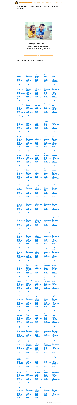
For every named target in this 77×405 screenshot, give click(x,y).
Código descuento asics (47, 337)
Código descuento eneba (54, 309)
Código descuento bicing (29, 282)
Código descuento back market (55, 121)
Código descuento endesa (37, 245)
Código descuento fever (38, 381)
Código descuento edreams (54, 110)
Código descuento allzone (37, 258)
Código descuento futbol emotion (47, 102)
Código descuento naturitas (46, 175)
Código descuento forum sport (38, 320)
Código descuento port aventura (55, 384)
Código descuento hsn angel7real (38, 293)
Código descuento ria (20, 91)
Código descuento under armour (47, 316)
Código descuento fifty (29, 384)
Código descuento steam (54, 354)
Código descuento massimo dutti (38, 388)
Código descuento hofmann (28, 156)
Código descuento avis (29, 377)
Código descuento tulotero (37, 312)
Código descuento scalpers (19, 214)
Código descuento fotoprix (37, 175)
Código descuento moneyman (54, 156)
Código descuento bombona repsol (47, 275)
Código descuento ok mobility (46, 141)
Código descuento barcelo (28, 171)
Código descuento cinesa (19, 121)
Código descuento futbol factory (29, 316)
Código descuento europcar (46, 148)
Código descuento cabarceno (46, 328)
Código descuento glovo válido (47, 145)
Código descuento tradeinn (28, 381)
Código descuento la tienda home (20, 364)
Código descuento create (37, 364)
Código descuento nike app (20, 377)
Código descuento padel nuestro (47, 286)
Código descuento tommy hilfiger (38, 238)
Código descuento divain (21, 333)
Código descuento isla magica (55, 337)
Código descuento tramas (37, 114)
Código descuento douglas (46, 396)
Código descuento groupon (28, 227)
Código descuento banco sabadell (29, 230)
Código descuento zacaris (46, 388)
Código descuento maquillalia (19, 381)
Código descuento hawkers (19, 182)
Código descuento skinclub (28, 152)
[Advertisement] (38, 16)
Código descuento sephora (46, 230)
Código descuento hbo (38, 270)
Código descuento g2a (20, 117)
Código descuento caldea (19, 179)
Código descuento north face (29, 148)
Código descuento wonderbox (28, 368)
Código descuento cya (20, 350)
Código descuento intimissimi (37, 275)
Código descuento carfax (54, 377)
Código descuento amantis (54, 145)
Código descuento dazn (55, 290)
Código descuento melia (21, 392)
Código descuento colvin (47, 202)
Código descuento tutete (54, 392)
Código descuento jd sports (55, 222)
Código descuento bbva (47, 117)
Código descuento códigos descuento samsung (28, 338)
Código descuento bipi (55, 324)
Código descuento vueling (28, 312)
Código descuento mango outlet (29, 346)
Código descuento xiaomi (37, 198)
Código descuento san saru (38, 249)
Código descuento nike (38, 309)
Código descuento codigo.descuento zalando (55, 364)
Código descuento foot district (20, 328)
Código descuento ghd (38, 358)
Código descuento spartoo (46, 126)
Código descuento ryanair (46, 350)
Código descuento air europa (38, 102)
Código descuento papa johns (55, 238)
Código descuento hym (38, 262)
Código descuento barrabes (54, 141)
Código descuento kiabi (47, 164)
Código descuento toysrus (37, 82)
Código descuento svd (20, 160)
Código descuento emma (19, 270)
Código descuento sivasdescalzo (29, 234)
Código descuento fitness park (37, 214)
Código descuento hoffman (28, 137)
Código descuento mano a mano (21, 258)
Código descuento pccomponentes (55, 202)
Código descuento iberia (29, 301)
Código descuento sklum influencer (47, 278)
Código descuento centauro (28, 305)
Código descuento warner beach (47, 381)
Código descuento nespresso (54, 214)
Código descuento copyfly (54, 77)
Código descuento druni (55, 211)
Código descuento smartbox (28, 102)
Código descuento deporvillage (37, 186)
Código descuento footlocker (28, 175)
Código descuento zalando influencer (37, 351)
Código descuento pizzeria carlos (38, 373)
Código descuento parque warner (55, 234)
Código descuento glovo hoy (47, 333)
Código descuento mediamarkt (46, 156)
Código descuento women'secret (29, 77)
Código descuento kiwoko (46, 99)
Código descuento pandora (19, 238)
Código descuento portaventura (46, 342)
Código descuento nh (55, 99)
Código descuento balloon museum (55, 297)
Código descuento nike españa (38, 91)
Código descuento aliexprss (54, 198)
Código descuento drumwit (46, 95)
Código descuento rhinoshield (46, 373)
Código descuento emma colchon (55, 175)
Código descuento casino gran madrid (28, 359)
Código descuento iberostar (46, 312)
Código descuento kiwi (29, 333)
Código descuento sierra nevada (47, 206)
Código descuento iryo (29, 190)
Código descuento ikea (20, 384)
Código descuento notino (19, 218)
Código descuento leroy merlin (55, 305)
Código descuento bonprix (28, 195)
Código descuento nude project (38, 206)
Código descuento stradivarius (54, 275)
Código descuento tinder (47, 290)
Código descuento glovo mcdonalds (55, 333)
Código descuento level (29, 117)
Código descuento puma (21, 114)
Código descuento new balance (38, 286)
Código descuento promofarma (37, 218)
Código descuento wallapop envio (20, 148)
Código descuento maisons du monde (54, 369)
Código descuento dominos (28, 214)
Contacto (39, 2)
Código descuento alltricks (19, 102)
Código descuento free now (55, 160)
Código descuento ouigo (29, 110)
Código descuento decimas (28, 167)
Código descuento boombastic (54, 320)
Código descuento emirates (19, 195)
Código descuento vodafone (54, 230)
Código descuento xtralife (28, 342)
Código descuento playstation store (56, 179)
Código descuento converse (46, 301)
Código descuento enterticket (46, 270)
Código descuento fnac (29, 400)
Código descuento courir (21, 312)
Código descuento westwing (54, 190)
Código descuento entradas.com (38, 195)
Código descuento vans (47, 110)
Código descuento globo (55, 342)
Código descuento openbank (37, 156)
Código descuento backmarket (46, 245)
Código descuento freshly (19, 245)
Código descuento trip (20, 262)
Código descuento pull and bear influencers (38, 223)
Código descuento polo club (55, 137)
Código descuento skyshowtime (29, 202)
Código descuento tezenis (19, 254)
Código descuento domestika (28, 245)
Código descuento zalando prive (29, 182)
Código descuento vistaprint (19, 373)
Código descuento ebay (29, 392)
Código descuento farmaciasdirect (29, 290)
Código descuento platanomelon (55, 245)
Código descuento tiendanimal (46, 195)
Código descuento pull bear (29, 145)
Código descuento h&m (55, 388)
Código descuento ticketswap (46, 242)
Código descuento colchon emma (20, 354)
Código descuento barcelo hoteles (47, 86)
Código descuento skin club (29, 114)
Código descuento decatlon (19, 156)
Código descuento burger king (54, 86)
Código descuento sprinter (54, 102)
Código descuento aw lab (20, 126)
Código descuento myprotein (19, 396)
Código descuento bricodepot (19, 190)
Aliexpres (47, 2)
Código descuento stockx (37, 148)
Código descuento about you (56, 381)
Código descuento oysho (38, 202)
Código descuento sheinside (37, 282)
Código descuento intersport (28, 320)
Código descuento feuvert (19, 324)
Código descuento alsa (47, 358)
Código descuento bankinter (19, 137)
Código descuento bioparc (19, 145)
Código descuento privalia (28, 126)
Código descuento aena (29, 99)
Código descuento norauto (46, 179)
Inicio (35, 2)
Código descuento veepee (46, 137)
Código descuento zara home (47, 258)
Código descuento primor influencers (28, 364)
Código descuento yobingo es (46, 198)
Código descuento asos (47, 324)
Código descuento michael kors (37, 106)
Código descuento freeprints (46, 214)
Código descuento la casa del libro (55, 242)
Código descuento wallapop (19, 242)
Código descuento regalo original (47, 282)
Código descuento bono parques (38, 121)
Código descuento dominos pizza (38, 278)
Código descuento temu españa (47, 354)
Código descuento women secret (38, 337)
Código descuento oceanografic (55, 148)
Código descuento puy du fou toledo (47, 305)
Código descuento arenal (46, 130)
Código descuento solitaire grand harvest (29, 271)
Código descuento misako (19, 164)
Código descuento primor (37, 346)
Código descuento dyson (38, 179)
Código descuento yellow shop (19, 342)
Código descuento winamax (46, 384)
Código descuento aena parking (29, 206)
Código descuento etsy (29, 324)
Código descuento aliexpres (46, 171)
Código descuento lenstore (54, 312)
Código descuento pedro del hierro (56, 218)
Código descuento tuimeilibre (54, 358)
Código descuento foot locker (20, 175)
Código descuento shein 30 (29, 160)
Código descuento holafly (54, 282)
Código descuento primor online (55, 82)
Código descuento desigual (46, 297)
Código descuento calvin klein (47, 222)
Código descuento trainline (54, 95)
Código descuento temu (55, 346)
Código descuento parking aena (20, 234)
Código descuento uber (47, 186)
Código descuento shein (29, 254)
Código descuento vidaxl (21, 297)
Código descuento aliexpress (37, 126)
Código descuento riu (20, 106)
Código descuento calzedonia (28, 238)
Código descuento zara (38, 117)
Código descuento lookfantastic (29, 258)
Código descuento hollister (28, 91)
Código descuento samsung (54, 270)
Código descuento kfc (38, 110)
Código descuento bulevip (46, 182)
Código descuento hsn (38, 130)
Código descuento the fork (29, 211)
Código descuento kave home (38, 99)
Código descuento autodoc (46, 262)
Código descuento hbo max (55, 106)
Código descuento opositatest (54, 195)
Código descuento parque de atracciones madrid (20, 359)
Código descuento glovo (20, 266)
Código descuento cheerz (54, 301)
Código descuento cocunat (19, 275)
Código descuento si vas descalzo (47, 77)
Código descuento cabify (19, 400)
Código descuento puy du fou (29, 266)
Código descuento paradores (37, 160)
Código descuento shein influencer (38, 211)
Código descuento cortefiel (19, 211)
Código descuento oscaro (54, 133)
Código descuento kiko (29, 86)
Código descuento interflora (37, 392)
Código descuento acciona (37, 316)
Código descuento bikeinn (54, 114)
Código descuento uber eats (47, 218)
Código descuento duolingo (28, 293)
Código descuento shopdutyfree (46, 293)
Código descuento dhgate (19, 141)
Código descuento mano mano (38, 384)
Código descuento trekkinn (54, 266)
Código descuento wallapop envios (55, 227)
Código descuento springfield (46, 377)
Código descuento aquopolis (19, 249)
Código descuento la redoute (37, 328)
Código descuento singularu (28, 262)
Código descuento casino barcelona (28, 82)
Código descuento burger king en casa (20, 87)
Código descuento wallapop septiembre (46, 122)
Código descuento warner (37, 333)
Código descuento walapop (37, 167)
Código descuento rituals (19, 388)
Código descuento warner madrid (20, 290)
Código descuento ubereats (46, 368)
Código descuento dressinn (37, 182)
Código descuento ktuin (38, 137)
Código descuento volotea (54, 206)
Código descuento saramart (19, 77)
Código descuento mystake (19, 152)
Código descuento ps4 (38, 141)
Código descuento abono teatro (55, 167)
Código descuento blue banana (29, 121)
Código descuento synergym (54, 293)
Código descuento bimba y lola (28, 106)
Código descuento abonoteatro (20, 227)
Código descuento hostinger (28, 286)
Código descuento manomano (54, 262)
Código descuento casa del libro (29, 141)
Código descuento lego (20, 301)
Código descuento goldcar (28, 396)
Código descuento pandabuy (37, 377)
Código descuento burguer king (46, 152)
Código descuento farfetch (28, 186)
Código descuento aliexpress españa (54, 250)
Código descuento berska (28, 309)
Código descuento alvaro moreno (38, 190)
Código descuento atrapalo (37, 145)
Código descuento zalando (19, 309)
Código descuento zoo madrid (38, 133)
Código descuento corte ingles (47, 160)
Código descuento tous (20, 346)
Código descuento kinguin (54, 182)
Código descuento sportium (37, 234)
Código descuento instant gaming (38, 354)
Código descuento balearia (28, 297)
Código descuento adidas (28, 130)
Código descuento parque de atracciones (20, 207)
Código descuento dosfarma (19, 202)
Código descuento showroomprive (55, 373)
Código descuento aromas (37, 164)
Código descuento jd (29, 179)
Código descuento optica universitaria (55, 258)
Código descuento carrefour (19, 130)
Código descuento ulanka (37, 95)
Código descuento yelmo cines (56, 186)
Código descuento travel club (55, 396)
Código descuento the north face (20, 286)
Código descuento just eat (47, 254)
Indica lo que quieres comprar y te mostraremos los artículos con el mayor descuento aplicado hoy (38, 49)
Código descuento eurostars (28, 249)
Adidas (43, 2)
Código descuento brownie (28, 164)
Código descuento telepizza (54, 130)
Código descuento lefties (28, 278)
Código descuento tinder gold (47, 133)
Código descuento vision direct (47, 234)
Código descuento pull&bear (46, 114)
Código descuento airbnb (28, 222)
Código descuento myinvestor (28, 354)
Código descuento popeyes (19, 110)
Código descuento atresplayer (46, 249)
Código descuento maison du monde (37, 78)
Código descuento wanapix (28, 388)
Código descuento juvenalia (46, 320)
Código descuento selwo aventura (21, 167)
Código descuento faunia (28, 95)
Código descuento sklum (21, 222)
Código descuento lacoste (54, 152)
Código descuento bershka (28, 242)
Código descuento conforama (46, 211)
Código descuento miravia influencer (37, 324)
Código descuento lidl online (20, 320)
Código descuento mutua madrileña (54, 329)
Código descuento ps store (29, 350)
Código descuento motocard (19, 278)
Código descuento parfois (37, 297)
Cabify (61, 2)
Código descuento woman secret (47, 227)
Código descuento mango (28, 218)
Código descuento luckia (55, 254)
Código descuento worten (19, 368)
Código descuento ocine (29, 373)
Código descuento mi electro (29, 275)
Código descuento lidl (47, 106)
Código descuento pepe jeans (20, 305)
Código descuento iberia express (38, 400)
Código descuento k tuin (47, 238)
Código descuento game (55, 350)
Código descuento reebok (37, 368)
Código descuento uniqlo (38, 152)
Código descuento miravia (28, 133)
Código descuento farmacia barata (47, 346)
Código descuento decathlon (46, 309)
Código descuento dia (20, 230)
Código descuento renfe (47, 364)
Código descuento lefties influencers (46, 191)
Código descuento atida (20, 198)
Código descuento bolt (55, 278)
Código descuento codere (19, 82)
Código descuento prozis (47, 167)
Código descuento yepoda (54, 316)
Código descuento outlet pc (21, 171)
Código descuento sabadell (19, 282)
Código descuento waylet (37, 86)
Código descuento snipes (37, 171)
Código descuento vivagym (37, 266)
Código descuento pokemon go (37, 290)
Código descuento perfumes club (47, 266)
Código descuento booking (37, 227)
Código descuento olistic (55, 91)
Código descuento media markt (37, 301)
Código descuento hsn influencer (38, 254)
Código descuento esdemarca (19, 316)
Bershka (51, 2)
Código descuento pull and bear (47, 91)
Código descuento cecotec (37, 242)
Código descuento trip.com (37, 230)
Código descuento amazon (46, 82)
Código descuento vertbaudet (54, 164)
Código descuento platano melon (20, 337)
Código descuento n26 (55, 286)
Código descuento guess (21, 95)
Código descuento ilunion (37, 305)
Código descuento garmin (19, 99)
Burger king (56, 2)
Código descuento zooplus (28, 328)
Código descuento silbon (55, 126)
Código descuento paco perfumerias (20, 133)
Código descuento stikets (37, 342)
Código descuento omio (20, 186)
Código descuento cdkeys (37, 396)
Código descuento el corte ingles (55, 117)
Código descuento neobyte (54, 171)
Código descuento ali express (20, 293)
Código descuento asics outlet (29, 198)
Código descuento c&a (47, 392)
